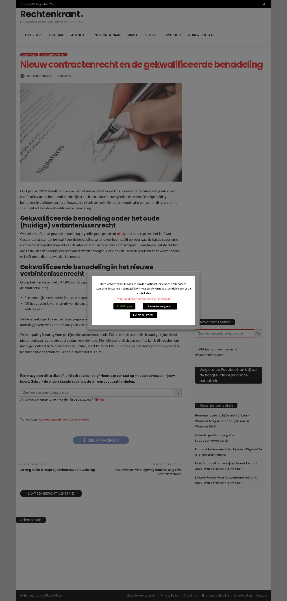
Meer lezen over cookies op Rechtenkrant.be (143, 298)
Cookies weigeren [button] (160, 306)
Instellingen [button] (124, 306)
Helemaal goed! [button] (143, 315)
